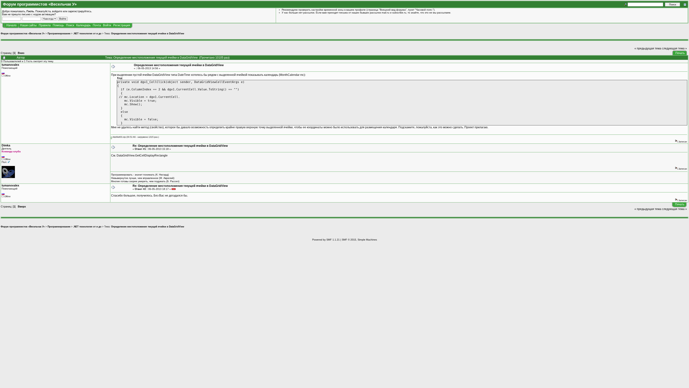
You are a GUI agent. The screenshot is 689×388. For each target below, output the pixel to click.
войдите (57, 11)
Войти (107, 25)
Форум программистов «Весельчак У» (23, 33)
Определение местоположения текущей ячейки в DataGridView (147, 33)
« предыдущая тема (647, 48)
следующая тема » (674, 48)
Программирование (59, 33)
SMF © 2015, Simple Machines (359, 239)
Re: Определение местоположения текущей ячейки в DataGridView (180, 145)
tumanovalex (10, 64)
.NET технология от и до (87, 33)
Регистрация (121, 25)
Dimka (6, 145)
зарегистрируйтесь (79, 11)
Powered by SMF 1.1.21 (326, 239)
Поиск (70, 25)
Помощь (58, 25)
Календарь (83, 25)
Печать (680, 53)
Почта (97, 25)
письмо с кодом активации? (39, 14)
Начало (11, 25)
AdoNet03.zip (119, 137)
